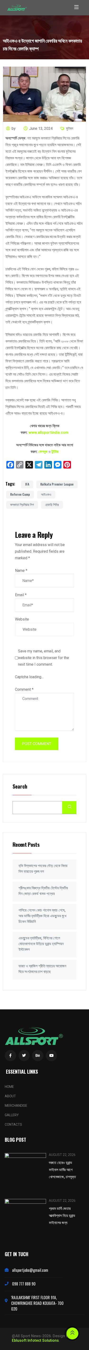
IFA (27, 484)
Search (20, 786)
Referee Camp (20, 494)
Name (21, 570)
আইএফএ (46, 494)
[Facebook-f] (10, 1055)
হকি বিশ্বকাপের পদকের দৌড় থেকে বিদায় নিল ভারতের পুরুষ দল (43, 869)
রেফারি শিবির (52, 504)
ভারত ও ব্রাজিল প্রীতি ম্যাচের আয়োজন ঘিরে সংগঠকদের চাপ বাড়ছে (42, 969)
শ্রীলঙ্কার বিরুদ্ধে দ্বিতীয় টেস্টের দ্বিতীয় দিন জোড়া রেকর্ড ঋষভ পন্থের (43, 891)
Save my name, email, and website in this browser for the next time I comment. (43, 658)
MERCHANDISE (16, 1105)
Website (22, 619)
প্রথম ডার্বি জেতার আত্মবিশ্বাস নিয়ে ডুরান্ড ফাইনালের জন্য (62, 1215)
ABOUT (10, 1096)
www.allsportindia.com (48, 432)
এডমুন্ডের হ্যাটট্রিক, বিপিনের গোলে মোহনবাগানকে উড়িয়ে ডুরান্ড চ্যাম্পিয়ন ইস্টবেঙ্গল (41, 944)
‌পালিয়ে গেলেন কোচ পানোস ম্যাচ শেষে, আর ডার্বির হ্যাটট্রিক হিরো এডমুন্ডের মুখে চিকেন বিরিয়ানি (42, 916)
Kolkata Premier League (57, 484)
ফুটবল (69, 128)
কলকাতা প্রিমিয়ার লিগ (22, 504)
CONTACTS (13, 1124)
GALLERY (12, 1115)
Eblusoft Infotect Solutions (35, 1340)
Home (9, 1087)
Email (21, 595)
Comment (24, 689)
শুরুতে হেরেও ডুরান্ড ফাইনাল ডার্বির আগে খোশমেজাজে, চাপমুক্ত (62, 1169)
